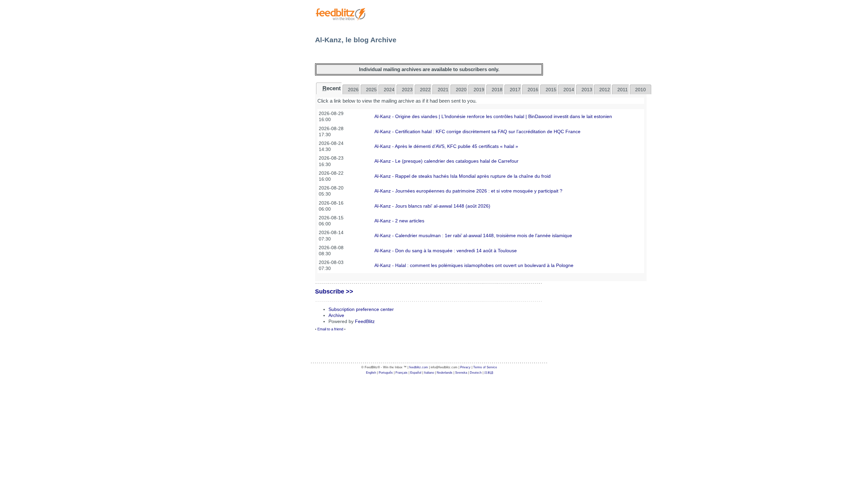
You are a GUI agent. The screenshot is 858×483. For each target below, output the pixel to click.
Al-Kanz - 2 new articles (399, 220)
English (371, 372)
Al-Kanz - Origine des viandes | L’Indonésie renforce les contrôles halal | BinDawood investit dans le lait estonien (493, 116)
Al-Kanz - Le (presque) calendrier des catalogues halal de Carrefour (446, 161)
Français (401, 372)
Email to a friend (330, 329)
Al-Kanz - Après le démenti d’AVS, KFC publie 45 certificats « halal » (446, 146)
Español (415, 372)
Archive (336, 315)
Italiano (429, 372)
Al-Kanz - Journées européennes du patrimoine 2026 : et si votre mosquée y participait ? (468, 191)
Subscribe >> (334, 291)
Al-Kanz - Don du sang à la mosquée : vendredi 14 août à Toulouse (445, 250)
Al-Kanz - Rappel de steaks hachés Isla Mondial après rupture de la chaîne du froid (462, 176)
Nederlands (444, 372)
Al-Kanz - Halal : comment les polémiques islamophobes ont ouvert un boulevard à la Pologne (473, 265)
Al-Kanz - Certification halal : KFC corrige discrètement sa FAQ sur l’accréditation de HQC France (477, 131)
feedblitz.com (418, 367)
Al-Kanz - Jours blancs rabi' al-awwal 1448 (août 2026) (432, 206)
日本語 (488, 372)
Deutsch (476, 372)
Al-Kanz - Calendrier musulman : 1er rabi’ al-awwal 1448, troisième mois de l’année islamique (473, 235)
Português (386, 372)
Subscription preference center (361, 309)
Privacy (465, 367)
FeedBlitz (365, 321)
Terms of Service (485, 367)
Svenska (461, 372)
